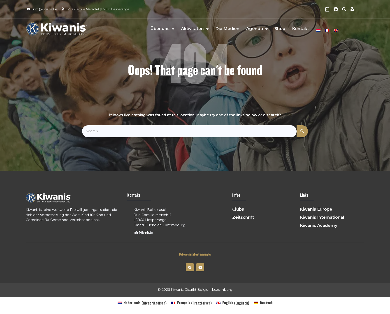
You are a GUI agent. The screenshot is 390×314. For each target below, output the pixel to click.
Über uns (159, 29)
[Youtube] (200, 267)
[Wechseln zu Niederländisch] (318, 29)
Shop (279, 29)
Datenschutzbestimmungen (195, 254)
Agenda (254, 29)
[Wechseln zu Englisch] (335, 29)
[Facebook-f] (190, 267)
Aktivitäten (192, 29)
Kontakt (300, 29)
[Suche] (302, 131)
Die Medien (227, 29)
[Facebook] (336, 9)
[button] (344, 9)
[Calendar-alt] (327, 9)
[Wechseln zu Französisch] (327, 29)
